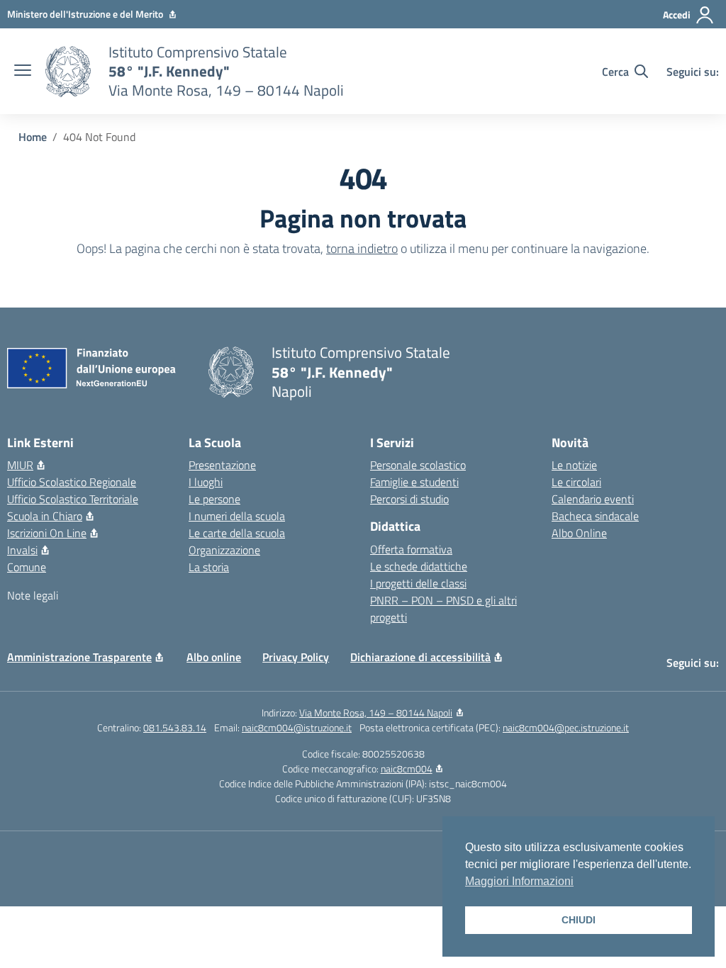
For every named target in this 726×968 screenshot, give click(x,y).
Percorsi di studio (409, 498)
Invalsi (22, 549)
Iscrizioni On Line (46, 532)
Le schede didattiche (418, 566)
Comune (26, 566)
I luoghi (206, 481)
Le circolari (576, 481)
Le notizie (574, 464)
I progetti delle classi (418, 583)
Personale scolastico (418, 464)
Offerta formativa (411, 549)
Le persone (214, 498)
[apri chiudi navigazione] (22, 71)
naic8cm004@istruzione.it (297, 727)
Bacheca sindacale (595, 515)
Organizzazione (224, 549)
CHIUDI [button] (579, 919)
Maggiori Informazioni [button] (519, 881)
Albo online (213, 656)
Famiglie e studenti (414, 481)
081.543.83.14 (174, 727)
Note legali (32, 595)
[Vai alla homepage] (68, 71)
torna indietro (362, 248)
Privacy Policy (295, 656)
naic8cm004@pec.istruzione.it (566, 727)
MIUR (20, 464)
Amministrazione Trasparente (79, 656)
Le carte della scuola (237, 532)
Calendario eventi (593, 498)
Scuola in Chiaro (44, 515)
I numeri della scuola (237, 515)
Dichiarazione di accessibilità (420, 656)
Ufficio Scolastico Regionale (71, 481)
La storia (209, 566)
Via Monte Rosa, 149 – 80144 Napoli (375, 712)
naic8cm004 (406, 768)
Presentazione (222, 464)
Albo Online (579, 532)
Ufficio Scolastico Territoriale (72, 498)
